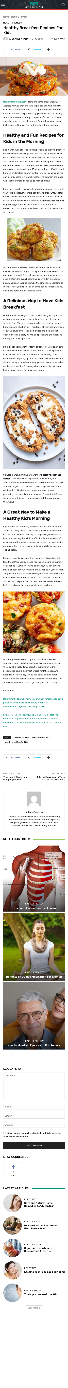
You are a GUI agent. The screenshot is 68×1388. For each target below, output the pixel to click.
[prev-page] (5, 1056)
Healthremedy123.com (14, 102)
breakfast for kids (21, 737)
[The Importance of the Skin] (12, 1293)
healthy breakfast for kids (16, 742)
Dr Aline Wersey (20, 39)
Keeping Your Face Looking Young (44, 1271)
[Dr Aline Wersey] (6, 39)
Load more (33, 1307)
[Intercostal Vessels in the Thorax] (34, 878)
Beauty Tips (30, 1199)
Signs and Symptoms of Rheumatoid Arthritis (39, 1250)
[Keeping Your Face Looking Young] (12, 1270)
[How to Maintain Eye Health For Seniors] (34, 1016)
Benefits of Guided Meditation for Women (34, 976)
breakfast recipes (40, 737)
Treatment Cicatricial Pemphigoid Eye (15, 778)
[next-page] (11, 1056)
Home (6, 16)
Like (13, 1165)
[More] (48, 49)
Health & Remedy (19, 16)
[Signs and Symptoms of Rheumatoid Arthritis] (12, 1248)
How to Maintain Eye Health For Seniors (34, 1045)
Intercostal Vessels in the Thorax (34, 908)
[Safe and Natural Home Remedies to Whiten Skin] (12, 1203)
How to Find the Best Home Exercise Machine (40, 1227)
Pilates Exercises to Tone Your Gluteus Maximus (51, 778)
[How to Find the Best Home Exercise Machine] (12, 1225)
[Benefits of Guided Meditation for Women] (34, 947)
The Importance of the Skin (40, 1294)
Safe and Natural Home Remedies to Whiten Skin (39, 1205)
